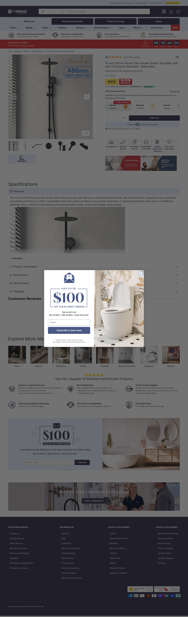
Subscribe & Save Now (69, 330)
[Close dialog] (140, 273)
